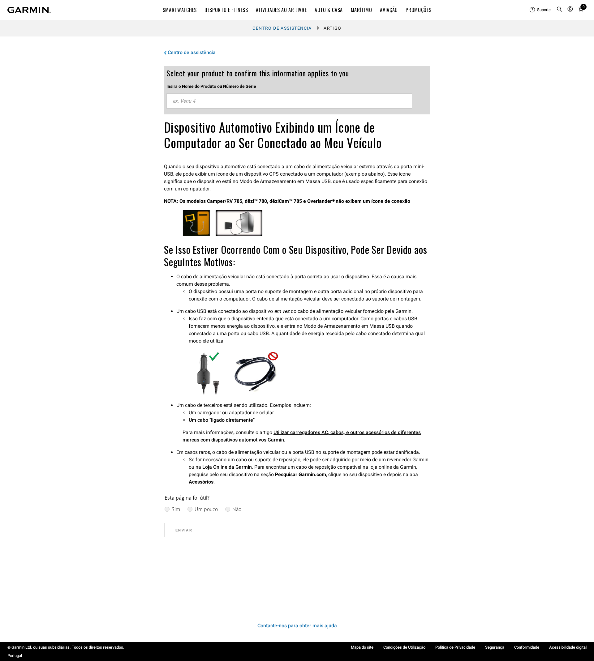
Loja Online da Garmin (227, 467)
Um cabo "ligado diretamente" (222, 420)
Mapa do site (362, 647)
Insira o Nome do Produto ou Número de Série (211, 86)
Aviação (389, 10)
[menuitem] (540, 10)
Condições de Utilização (404, 647)
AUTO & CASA (329, 10)
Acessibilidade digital (568, 647)
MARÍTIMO (361, 10)
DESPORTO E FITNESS (226, 10)
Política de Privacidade (455, 647)
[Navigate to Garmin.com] (29, 10)
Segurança (494, 647)
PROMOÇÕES (418, 10)
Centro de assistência (282, 28)
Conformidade (526, 647)
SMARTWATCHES (180, 10)
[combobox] (289, 101)
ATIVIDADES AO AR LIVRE (281, 10)
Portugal (14, 655)
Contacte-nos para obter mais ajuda (297, 626)
